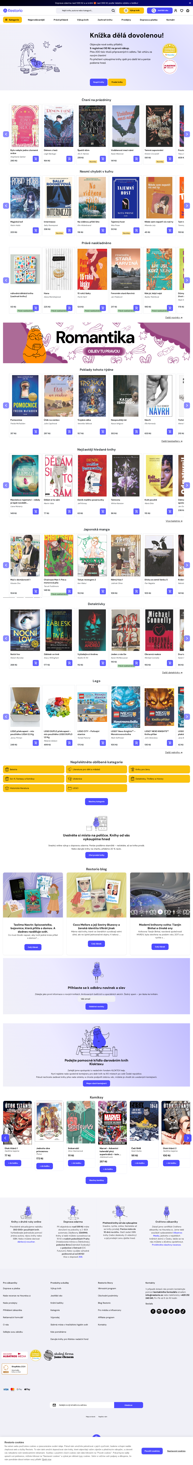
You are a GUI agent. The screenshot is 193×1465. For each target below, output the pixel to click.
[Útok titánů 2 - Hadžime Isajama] (175, 1123)
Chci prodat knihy (96, 855)
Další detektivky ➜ (172, 672)
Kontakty (102, 1324)
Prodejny (126, 19)
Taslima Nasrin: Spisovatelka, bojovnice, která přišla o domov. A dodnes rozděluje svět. (33, 928)
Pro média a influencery (109, 1310)
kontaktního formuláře (165, 1292)
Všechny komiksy (96, 1180)
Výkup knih (83, 19)
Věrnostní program (107, 1288)
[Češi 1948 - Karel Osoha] (144, 1123)
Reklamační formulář (13, 1317)
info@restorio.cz (154, 1295)
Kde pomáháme (58, 1332)
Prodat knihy (117, 82)
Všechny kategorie (96, 801)
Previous (5, 1138)
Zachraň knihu (105, 19)
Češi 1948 (136, 1148)
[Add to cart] (36, 159)
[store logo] (13, 10)
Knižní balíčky (57, 1303)
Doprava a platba (148, 19)
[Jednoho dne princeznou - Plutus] (49, 1123)
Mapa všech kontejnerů (96, 1083)
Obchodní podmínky (108, 1295)
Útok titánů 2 (169, 1148)
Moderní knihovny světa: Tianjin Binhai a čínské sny (160, 926)
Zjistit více (46, 1459)
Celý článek (33, 947)
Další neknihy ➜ (173, 752)
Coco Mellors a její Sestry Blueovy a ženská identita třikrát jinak (96, 926)
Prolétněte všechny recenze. (166, 1244)
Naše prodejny (10, 1303)
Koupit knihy (98, 82)
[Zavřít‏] (190, 3)
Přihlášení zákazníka (12, 1310)
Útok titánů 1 (11, 1148)
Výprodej (55, 1317)
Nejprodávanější (36, 19)
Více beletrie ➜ (174, 521)
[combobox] (86, 11)
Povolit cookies (152, 1451)
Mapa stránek (90, 1417)
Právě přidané (61, 19)
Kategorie (14, 19)
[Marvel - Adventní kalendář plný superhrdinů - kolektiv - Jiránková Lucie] (112, 1123)
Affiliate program (106, 1317)
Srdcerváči (73, 1148)
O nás (6, 1324)
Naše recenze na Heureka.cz (17, 1295)
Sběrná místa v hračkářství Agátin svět (69, 1324)
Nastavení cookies (176, 1451)
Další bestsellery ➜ (171, 441)
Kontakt (170, 19)
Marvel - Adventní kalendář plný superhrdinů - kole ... (110, 1151)
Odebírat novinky (96, 1006)
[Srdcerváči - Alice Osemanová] (80, 1123)
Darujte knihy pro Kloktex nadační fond (69, 1339)
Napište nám (102, 1417)
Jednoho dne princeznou (43, 1150)
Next (187, 1138)
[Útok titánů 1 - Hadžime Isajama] (17, 1123)
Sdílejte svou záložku (13, 1332)
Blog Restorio (104, 1303)
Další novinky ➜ (173, 317)
